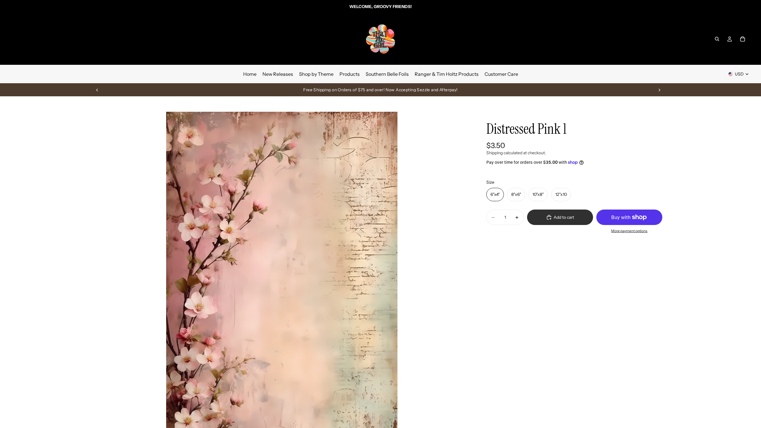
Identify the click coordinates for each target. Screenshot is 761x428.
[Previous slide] (97, 89)
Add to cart (564, 217)
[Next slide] (659, 89)
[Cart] (742, 38)
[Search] (717, 38)
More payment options (629, 231)
